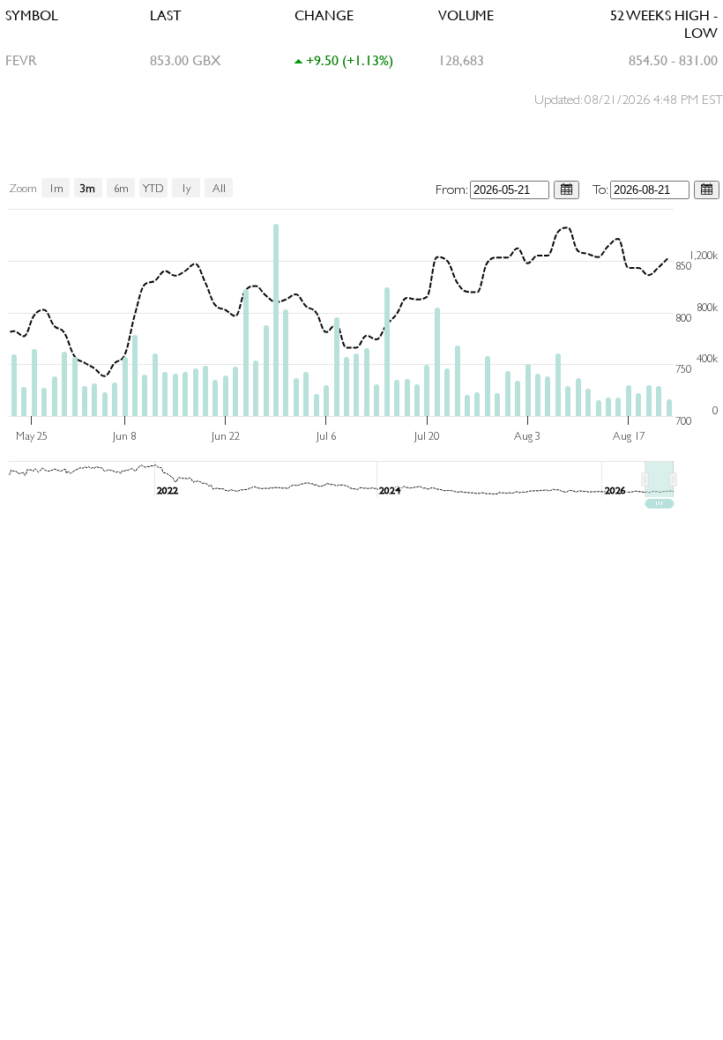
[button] (659, 479)
